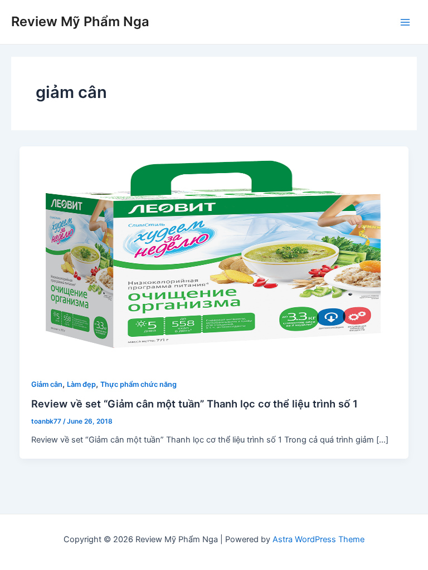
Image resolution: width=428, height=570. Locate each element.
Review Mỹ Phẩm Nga (80, 21)
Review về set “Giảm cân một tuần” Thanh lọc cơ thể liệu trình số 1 (194, 403)
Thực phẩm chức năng (138, 384)
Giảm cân (46, 384)
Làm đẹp (81, 384)
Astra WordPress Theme (318, 539)
